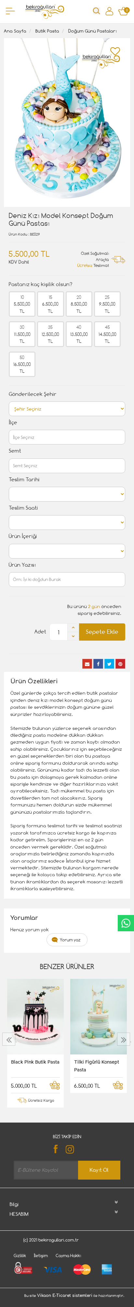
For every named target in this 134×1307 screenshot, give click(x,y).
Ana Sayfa (15, 31)
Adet (40, 632)
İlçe (13, 422)
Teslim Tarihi (24, 479)
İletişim (41, 1255)
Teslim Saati (23, 508)
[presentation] (9, 1039)
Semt (15, 451)
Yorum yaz (70, 939)
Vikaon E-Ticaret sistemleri (64, 1295)
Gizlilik (20, 1255)
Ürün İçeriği (23, 536)
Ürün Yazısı (22, 565)
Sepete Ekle (102, 631)
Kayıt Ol (99, 1170)
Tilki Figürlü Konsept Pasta (96, 1065)
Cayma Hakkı (68, 1255)
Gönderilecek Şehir (33, 394)
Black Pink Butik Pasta (35, 1061)
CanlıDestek (126, 923)
